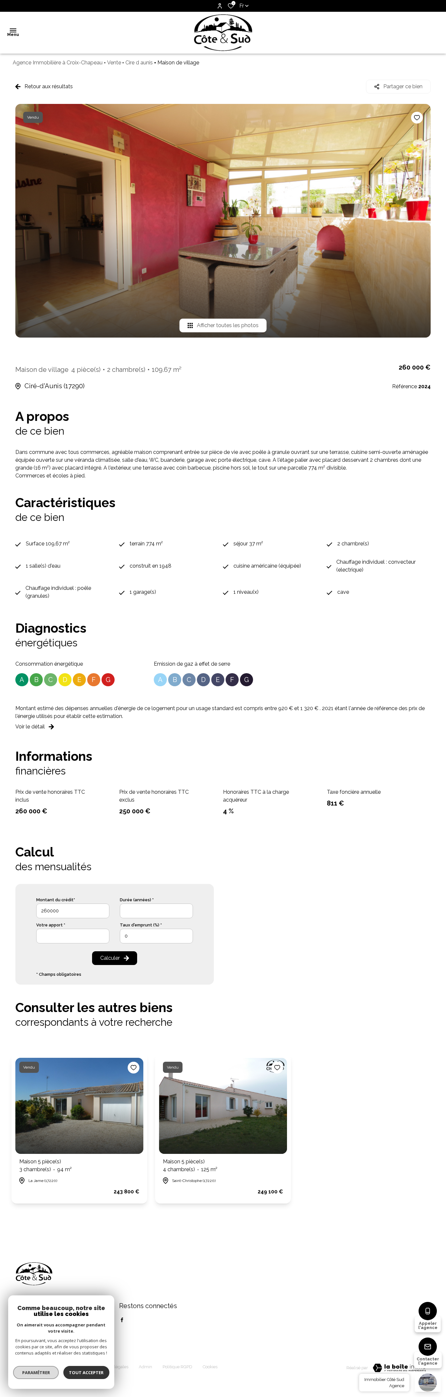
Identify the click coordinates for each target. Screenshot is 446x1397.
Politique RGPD (177, 1366)
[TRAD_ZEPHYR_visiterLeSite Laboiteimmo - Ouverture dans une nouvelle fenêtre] (399, 1368)
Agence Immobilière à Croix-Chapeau (58, 62)
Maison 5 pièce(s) (45, 1165)
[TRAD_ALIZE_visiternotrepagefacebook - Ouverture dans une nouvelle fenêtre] (122, 1320)
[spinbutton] (156, 936)
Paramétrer (36, 1372)
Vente (114, 62)
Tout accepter (86, 1372)
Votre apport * (50, 925)
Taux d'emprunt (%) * (141, 925)
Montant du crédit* (55, 899)
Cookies (210, 1366)
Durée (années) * (137, 899)
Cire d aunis (139, 62)
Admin (145, 1366)
